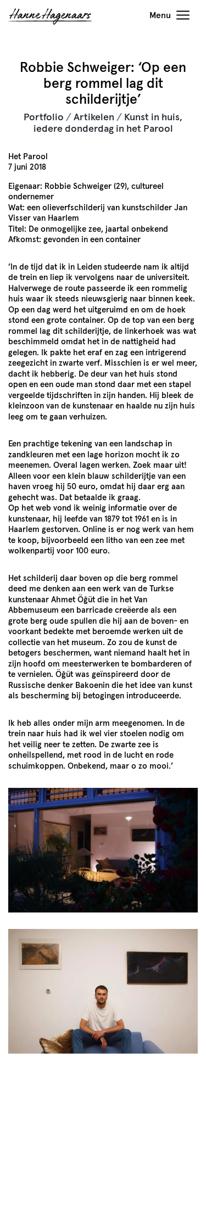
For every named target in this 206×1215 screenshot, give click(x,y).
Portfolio (44, 117)
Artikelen (94, 117)
